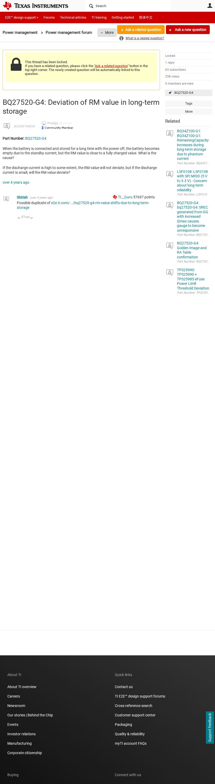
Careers (13, 696)
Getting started (123, 17)
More (109, 32)
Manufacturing (19, 743)
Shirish (23, 197)
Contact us (124, 687)
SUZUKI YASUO (24, 126)
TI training (99, 17)
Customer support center (135, 715)
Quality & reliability (130, 734)
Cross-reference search (133, 706)
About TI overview (21, 687)
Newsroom (16, 706)
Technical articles (73, 17)
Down (31, 218)
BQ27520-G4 (183, 93)
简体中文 (146, 17)
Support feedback (210, 727)
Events (12, 724)
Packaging (123, 724)
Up (19, 218)
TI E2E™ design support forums (140, 696)
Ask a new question (190, 30)
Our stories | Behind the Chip (30, 715)
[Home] (39, 6)
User (209, 5)
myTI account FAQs (131, 743)
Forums (49, 17)
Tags (188, 103)
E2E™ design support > (21, 17)
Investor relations (21, 734)
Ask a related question (143, 30)
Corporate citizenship (24, 753)
